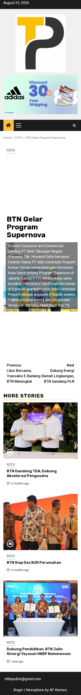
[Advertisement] (40, 184)
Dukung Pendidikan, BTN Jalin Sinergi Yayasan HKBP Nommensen (39, 651)
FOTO (11, 150)
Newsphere (35, 690)
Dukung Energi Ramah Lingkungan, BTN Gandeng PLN (58, 373)
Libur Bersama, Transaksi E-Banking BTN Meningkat (23, 373)
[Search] (74, 125)
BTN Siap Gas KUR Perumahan (34, 562)
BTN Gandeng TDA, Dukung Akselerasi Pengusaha (32, 473)
